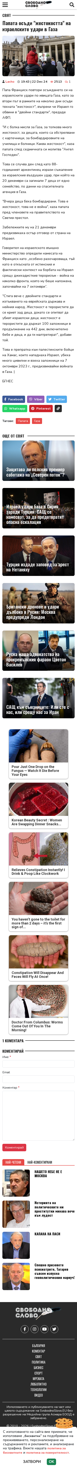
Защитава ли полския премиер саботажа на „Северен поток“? (35, 472)
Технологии (38, 1389)
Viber (38, 399)
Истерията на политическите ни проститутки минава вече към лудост (55, 1208)
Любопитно (39, 1384)
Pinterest (43, 408)
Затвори (32, 1461)
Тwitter (59, 399)
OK (51, 1461)
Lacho (10, 82)
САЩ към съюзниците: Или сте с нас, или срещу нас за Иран (37, 709)
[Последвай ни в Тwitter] (54, 1329)
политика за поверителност (47, 1453)
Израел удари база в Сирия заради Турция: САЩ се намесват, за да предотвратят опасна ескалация (35, 514)
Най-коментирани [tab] (39, 1162)
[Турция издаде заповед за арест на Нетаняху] (38, 555)
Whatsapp (17, 408)
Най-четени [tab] (13, 1162)
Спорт (38, 1373)
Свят (6, 15)
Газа (37, 421)
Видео (38, 1395)
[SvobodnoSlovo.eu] (38, 1314)
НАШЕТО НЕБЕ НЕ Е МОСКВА (48, 1173)
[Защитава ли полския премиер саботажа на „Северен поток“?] (38, 460)
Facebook (15, 399)
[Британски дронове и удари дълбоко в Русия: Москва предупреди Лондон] (38, 603)
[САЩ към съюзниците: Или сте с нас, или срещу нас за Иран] (38, 698)
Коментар (11, 1087)
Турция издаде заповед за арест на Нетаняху (37, 567)
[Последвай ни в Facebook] (25, 1329)
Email (6, 1072)
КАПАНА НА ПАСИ (47, 1233)
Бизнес (38, 1367)
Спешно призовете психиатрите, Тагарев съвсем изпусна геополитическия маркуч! (55, 1271)
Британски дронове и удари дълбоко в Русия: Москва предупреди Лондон (32, 611)
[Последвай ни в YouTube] (44, 1329)
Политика (38, 1362)
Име (6, 1057)
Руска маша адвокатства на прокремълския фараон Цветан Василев (36, 659)
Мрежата (38, 1378)
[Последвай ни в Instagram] (34, 1329)
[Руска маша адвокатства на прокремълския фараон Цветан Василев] (38, 651)
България (38, 1345)
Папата (23, 421)
